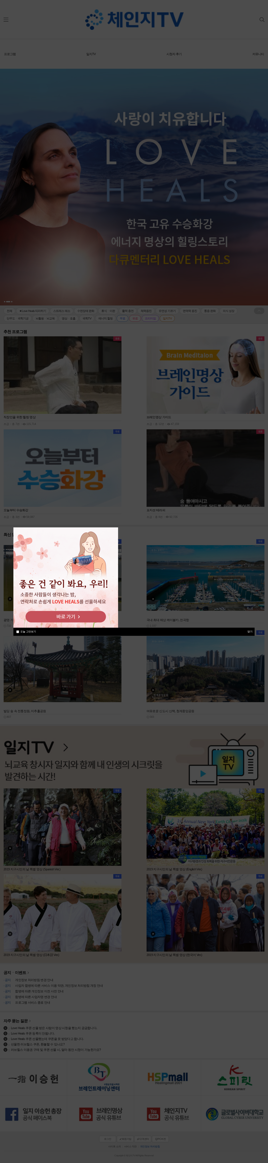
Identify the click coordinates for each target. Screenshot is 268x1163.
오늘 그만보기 (28, 631)
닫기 (250, 631)
